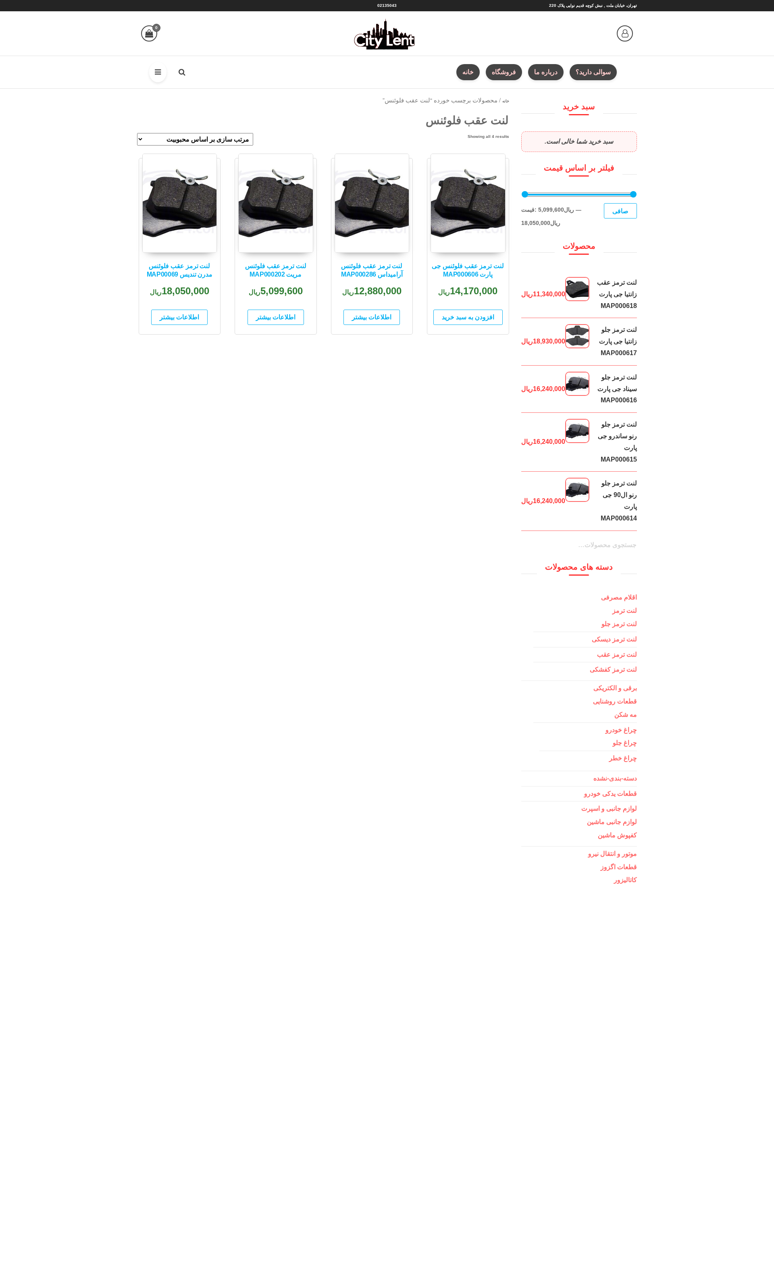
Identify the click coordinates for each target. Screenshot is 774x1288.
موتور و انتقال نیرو (612, 853)
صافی (620, 210)
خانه (505, 101)
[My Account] (625, 33)
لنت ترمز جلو (619, 623)
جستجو (626, 550)
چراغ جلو (625, 742)
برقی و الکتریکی (615, 688)
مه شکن (625, 714)
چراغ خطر (623, 758)
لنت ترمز (624, 610)
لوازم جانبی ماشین (612, 821)
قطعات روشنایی (615, 701)
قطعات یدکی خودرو (610, 793)
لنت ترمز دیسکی (614, 639)
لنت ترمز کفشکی (613, 669)
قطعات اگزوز (619, 867)
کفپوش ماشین (617, 835)
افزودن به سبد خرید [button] (468, 317)
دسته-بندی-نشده (615, 778)
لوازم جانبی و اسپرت (609, 808)
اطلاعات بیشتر (371, 317)
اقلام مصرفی (619, 597)
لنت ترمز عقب (617, 654)
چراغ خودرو (621, 729)
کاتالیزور (625, 879)
